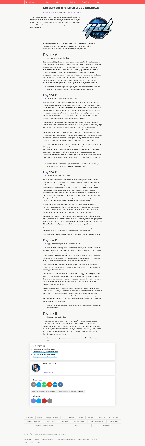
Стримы (71, 417)
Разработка (85, 2)
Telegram (55, 384)
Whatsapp (44, 384)
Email (33, 384)
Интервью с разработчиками (44, 425)
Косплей (90, 417)
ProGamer (31, 2)
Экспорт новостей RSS (83, 439)
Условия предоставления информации (65, 439)
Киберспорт (59, 2)
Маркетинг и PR (79, 421)
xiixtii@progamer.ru (49, 372)
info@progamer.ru (63, 434)
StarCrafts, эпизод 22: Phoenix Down (45, 352)
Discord (33, 401)
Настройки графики (52, 417)
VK (60, 384)
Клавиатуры (106, 425)
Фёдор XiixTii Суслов (74, 12)
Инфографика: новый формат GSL (45, 349)
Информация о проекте (47, 439)
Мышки (77, 425)
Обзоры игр (29, 417)
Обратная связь (27, 439)
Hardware (73, 2)
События (53, 12)
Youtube (44, 401)
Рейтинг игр (94, 439)
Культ (97, 2)
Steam (49, 401)
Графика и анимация (33, 421)
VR (64, 417)
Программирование (97, 421)
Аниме (81, 417)
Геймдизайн (101, 417)
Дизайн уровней (114, 417)
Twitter (38, 384)
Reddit (49, 384)
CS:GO (39, 417)
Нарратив (65, 421)
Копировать (80, 391)
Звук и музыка (50, 421)
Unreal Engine (114, 421)
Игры (47, 2)
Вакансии (36, 439)
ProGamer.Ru (27, 434)
